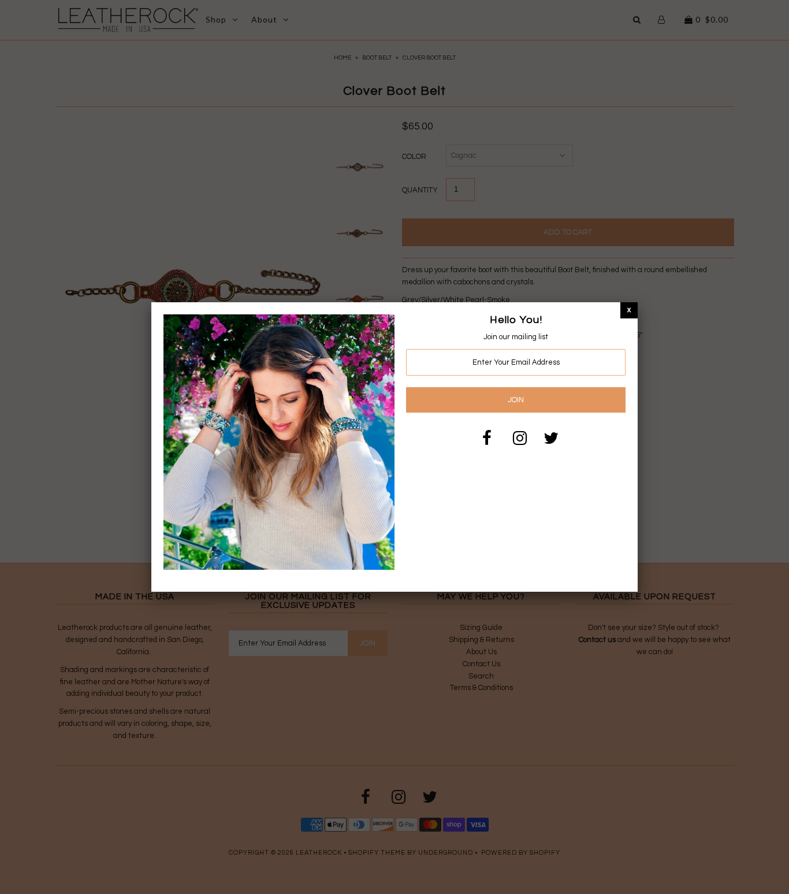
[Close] (629, 310)
